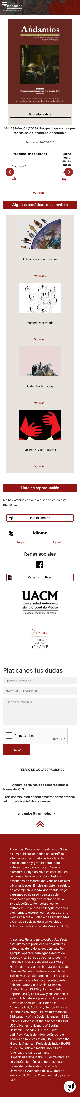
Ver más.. (40, 275)
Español (58, 542)
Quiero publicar (40, 577)
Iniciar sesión (40, 518)
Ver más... (40, 192)
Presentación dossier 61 (29, 154)
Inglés (21, 542)
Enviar (16, 750)
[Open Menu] (4, 4)
